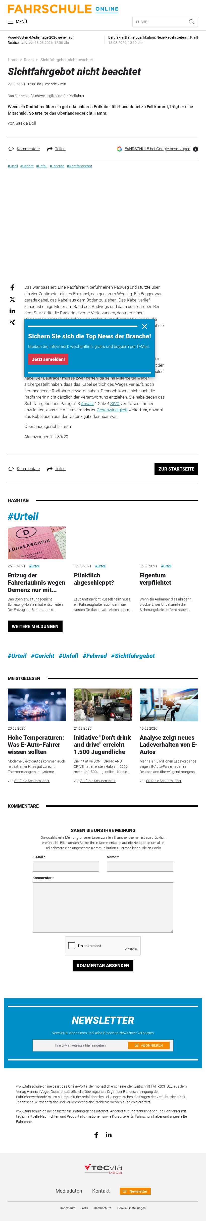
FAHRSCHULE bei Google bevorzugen (157, 148)
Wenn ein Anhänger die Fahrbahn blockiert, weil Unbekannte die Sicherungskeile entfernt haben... (165, 604)
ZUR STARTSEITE (176, 469)
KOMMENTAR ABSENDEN (103, 965)
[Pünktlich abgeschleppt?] (103, 542)
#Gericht (42, 655)
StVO (115, 403)
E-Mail (38, 857)
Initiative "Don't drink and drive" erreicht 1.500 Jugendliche (102, 745)
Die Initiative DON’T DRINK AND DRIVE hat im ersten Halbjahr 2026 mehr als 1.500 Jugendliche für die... (101, 766)
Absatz (87, 403)
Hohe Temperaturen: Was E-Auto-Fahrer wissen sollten (36, 745)
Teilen (60, 148)
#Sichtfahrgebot (133, 655)
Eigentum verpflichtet (155, 579)
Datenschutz (102, 1208)
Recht (29, 59)
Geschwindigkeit (112, 409)
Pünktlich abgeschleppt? (94, 579)
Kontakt (101, 1191)
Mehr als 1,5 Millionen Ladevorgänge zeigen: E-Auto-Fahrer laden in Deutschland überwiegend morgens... (168, 766)
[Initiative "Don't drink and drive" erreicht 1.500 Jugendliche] (103, 705)
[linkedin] (109, 1134)
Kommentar (42, 878)
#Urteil (23, 516)
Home (13, 59)
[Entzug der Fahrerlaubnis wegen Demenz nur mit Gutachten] (37, 542)
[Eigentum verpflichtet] (169, 542)
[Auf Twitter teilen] (12, 299)
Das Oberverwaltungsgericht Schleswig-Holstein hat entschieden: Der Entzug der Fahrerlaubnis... (36, 604)
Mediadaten (69, 1191)
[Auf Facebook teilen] (12, 287)
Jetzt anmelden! (48, 359)
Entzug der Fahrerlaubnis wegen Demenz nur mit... (36, 582)
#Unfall (68, 655)
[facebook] (96, 1134)
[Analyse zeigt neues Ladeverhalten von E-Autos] (169, 705)
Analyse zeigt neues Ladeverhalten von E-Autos (169, 745)
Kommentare (28, 148)
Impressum (68, 1208)
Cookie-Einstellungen (131, 1208)
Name (111, 857)
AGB (85, 1208)
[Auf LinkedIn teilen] (12, 311)
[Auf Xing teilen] (12, 322)
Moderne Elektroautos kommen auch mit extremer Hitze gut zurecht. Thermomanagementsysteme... (36, 766)
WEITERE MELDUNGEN (35, 626)
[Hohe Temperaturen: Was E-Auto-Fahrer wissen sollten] (37, 705)
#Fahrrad (95, 655)
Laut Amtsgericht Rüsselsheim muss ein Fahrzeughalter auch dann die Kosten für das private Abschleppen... (102, 604)
